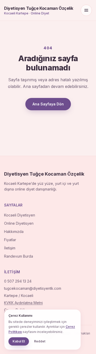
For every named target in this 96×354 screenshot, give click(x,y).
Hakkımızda (14, 231)
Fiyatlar (10, 240)
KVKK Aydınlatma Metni (23, 303)
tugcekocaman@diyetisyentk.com (32, 288)
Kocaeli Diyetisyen (19, 215)
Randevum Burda (18, 256)
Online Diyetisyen (19, 223)
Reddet (39, 341)
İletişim (9, 248)
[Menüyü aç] (86, 10)
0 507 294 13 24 (17, 281)
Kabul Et (19, 341)
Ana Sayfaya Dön (48, 104)
